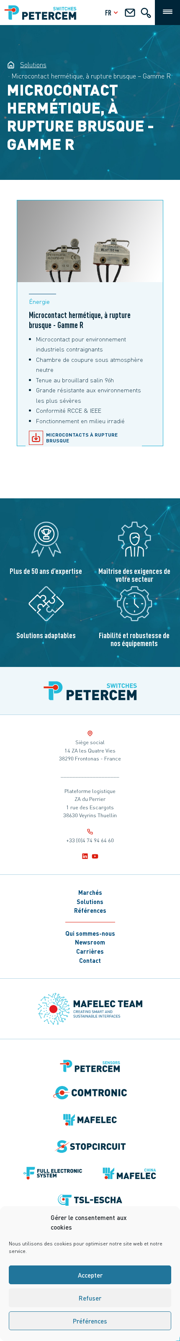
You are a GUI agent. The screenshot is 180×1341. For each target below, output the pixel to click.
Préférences (90, 1321)
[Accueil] (90, 690)
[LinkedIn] (85, 856)
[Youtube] (95, 856)
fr (108, 12)
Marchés (90, 892)
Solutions (90, 901)
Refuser (90, 1298)
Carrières (90, 951)
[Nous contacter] (130, 14)
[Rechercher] (146, 14)
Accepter (90, 1275)
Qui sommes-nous (90, 933)
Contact (90, 960)
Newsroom (90, 942)
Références (90, 910)
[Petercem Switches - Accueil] (11, 64)
